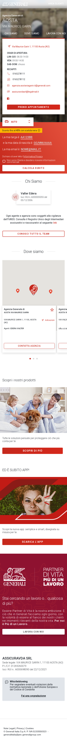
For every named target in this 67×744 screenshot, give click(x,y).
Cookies (30, 728)
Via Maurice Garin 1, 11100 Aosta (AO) (31, 46)
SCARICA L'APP (32, 541)
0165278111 (19, 73)
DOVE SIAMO (31, 33)
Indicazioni (50, 320)
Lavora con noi (33, 631)
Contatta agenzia (29, 346)
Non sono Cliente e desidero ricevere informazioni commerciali (31, 161)
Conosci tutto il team (33, 234)
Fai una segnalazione (33, 695)
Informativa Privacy (33, 156)
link (55, 222)
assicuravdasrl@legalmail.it (25, 91)
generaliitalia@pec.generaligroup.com (22, 734)
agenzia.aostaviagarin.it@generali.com (31, 85)
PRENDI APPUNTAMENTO (33, 107)
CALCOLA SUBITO (33, 168)
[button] (51, 291)
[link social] (8, 99)
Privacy (20, 728)
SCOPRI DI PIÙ (33, 450)
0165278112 (19, 79)
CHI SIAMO (11, 33)
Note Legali (9, 728)
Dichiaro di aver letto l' (22, 156)
